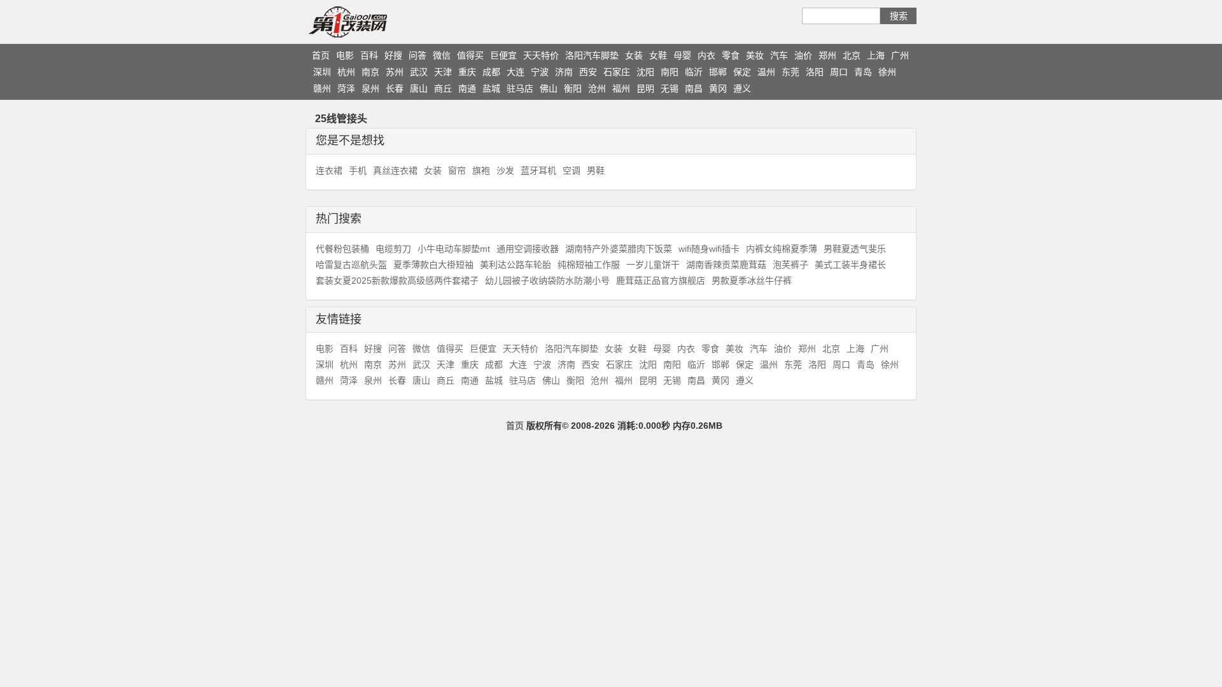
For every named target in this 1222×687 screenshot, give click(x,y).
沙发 (505, 170)
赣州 (322, 88)
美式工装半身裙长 (850, 265)
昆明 (645, 88)
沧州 (597, 88)
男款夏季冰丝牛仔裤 (752, 280)
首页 (321, 55)
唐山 (419, 88)
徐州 (887, 72)
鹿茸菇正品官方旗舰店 (660, 280)
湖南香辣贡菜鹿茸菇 (726, 265)
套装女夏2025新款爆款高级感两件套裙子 (397, 280)
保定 (742, 72)
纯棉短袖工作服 (589, 265)
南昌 (694, 88)
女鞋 (658, 55)
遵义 (742, 88)
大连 (515, 72)
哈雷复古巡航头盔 (351, 265)
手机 (358, 170)
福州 (621, 88)
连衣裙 (329, 170)
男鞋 (596, 170)
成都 (491, 72)
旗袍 (481, 170)
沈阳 (645, 72)
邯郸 (718, 72)
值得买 (470, 55)
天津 (443, 72)
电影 (345, 55)
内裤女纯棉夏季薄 (781, 249)
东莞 (790, 72)
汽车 (779, 55)
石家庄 (616, 72)
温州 (766, 72)
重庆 (467, 72)
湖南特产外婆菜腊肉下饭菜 (618, 249)
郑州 (827, 55)
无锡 (669, 88)
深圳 (322, 72)
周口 (839, 72)
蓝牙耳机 (538, 170)
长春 (395, 88)
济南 (564, 72)
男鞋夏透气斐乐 (855, 249)
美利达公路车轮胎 (515, 265)
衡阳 (573, 88)
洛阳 (815, 72)
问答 (417, 55)
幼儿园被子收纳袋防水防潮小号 (547, 280)
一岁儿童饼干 (653, 265)
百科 (369, 55)
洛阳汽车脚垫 (592, 55)
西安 (588, 72)
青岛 (863, 72)
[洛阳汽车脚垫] (372, 22)
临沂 (694, 72)
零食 (731, 55)
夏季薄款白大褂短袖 (433, 265)
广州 (900, 55)
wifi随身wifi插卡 (709, 249)
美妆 (755, 55)
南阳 (669, 72)
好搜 (393, 55)
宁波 (540, 72)
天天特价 (541, 55)
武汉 (419, 72)
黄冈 (718, 88)
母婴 (682, 55)
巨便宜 (503, 55)
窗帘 (457, 170)
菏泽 (346, 88)
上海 (876, 55)
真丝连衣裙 (395, 170)
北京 (851, 55)
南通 (467, 88)
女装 (634, 55)
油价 (803, 55)
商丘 (443, 88)
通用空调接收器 (527, 249)
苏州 (395, 72)
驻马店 (520, 88)
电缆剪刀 (393, 249)
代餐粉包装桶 (342, 249)
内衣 (706, 55)
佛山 (549, 88)
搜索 (899, 16)
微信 (442, 55)
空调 (571, 170)
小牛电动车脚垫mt (454, 249)
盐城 (491, 88)
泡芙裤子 (790, 265)
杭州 (346, 72)
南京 (370, 72)
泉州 (370, 88)
